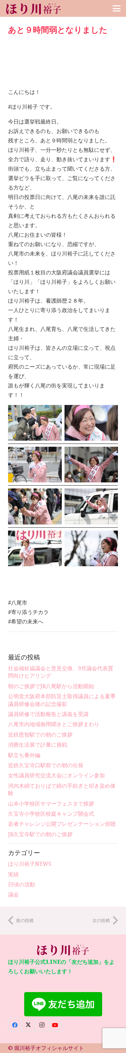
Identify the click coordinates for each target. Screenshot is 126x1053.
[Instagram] (41, 1025)
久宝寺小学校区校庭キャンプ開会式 (51, 813)
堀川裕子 (25, 1048)
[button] (116, 8)
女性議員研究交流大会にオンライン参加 (56, 775)
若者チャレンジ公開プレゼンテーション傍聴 (62, 823)
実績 (13, 874)
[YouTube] (55, 1025)
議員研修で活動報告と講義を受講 (48, 714)
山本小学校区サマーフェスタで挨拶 (51, 803)
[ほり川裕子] (33, 8)
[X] (28, 1025)
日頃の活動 (21, 884)
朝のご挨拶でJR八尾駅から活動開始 (51, 686)
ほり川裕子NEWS (29, 864)
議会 (13, 894)
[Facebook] (15, 1025)
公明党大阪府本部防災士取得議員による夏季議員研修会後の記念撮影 (62, 699)
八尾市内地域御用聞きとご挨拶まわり (53, 724)
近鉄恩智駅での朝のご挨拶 (40, 734)
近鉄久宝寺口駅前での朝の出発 (45, 765)
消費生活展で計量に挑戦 (37, 744)
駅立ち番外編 (24, 755)
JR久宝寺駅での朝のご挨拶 (40, 834)
